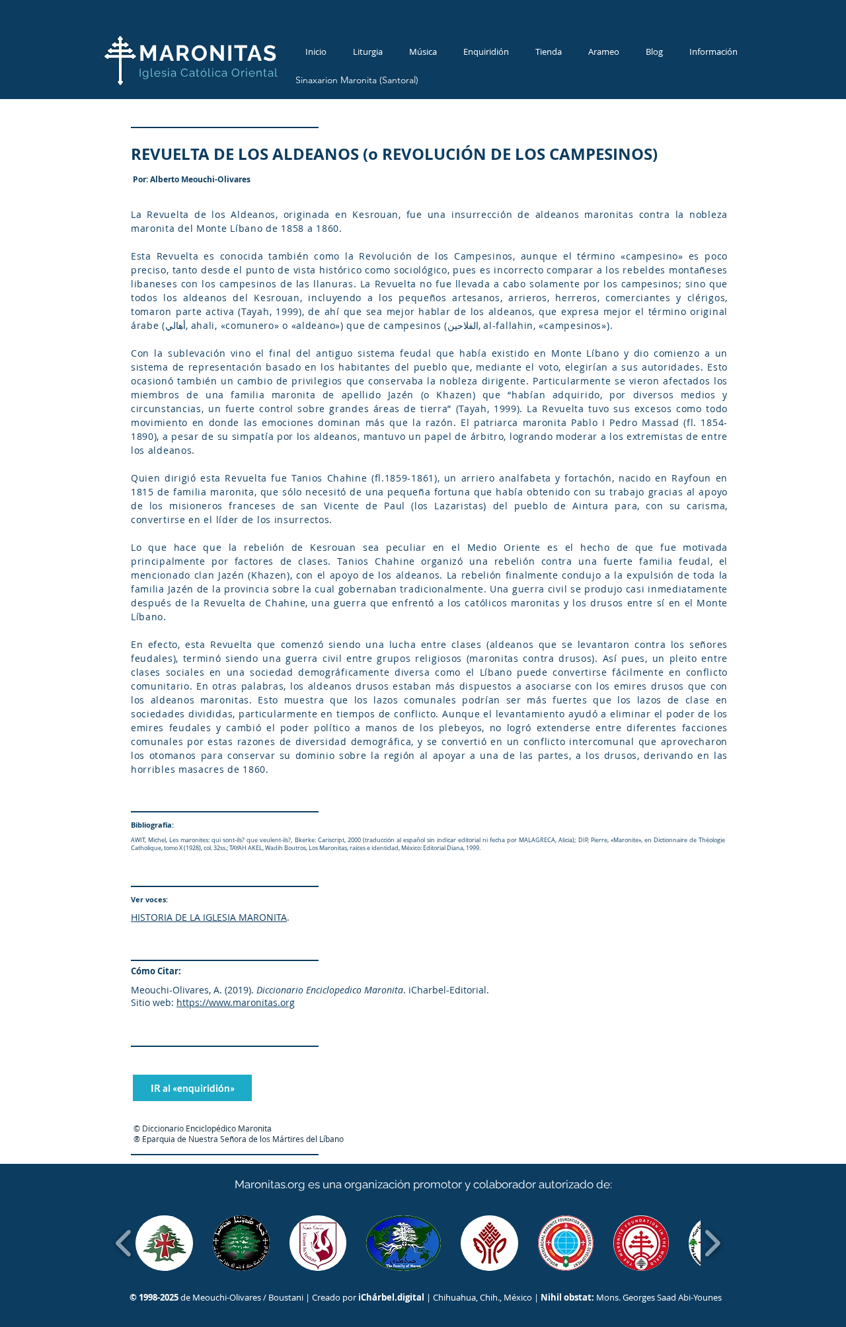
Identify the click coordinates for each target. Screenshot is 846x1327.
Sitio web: (152, 1002)
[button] (164, 1243)
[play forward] (712, 1243)
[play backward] (124, 1243)
